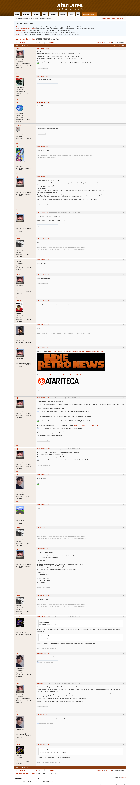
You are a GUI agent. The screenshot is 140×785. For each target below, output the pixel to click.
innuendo (19, 325)
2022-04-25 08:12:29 (43, 617)
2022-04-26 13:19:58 (43, 744)
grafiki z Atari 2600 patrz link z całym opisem (86, 425)
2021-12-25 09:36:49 (43, 274)
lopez (17, 260)
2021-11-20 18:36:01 (43, 102)
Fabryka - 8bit (30, 39)
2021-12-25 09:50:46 (43, 300)
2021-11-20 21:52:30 (43, 147)
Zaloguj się (100, 42)
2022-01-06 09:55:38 (43, 398)
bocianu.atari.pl (42, 133)
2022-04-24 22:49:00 (43, 549)
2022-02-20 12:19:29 (43, 475)
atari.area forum (20, 39)
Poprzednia (23, 42)
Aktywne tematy (106, 18)
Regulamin (36, 14)
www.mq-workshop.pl (42, 111)
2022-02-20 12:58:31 (43, 527)
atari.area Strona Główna (89, 14)
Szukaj (44, 14)
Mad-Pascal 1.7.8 (20, 27)
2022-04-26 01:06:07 (43, 714)
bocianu (18, 125)
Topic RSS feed (120, 45)
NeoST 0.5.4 (19, 32)
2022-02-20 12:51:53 (43, 505)
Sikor (17, 76)
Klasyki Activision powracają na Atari (26, 28)
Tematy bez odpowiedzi (118, 18)
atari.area (70, 5)
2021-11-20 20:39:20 (43, 125)
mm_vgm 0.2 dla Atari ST (22, 30)
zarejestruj (109, 42)
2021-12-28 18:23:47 (43, 347)
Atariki (71, 14)
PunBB (124, 777)
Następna (52, 42)
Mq (17, 102)
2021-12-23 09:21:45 (43, 238)
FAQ (78, 14)
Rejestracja (53, 14)
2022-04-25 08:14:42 (43, 653)
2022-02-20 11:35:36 (43, 449)
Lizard (18, 617)
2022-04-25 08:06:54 (43, 595)
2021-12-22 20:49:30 (43, 212)
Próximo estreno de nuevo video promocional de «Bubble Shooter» (66, 375)
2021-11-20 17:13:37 (43, 48)
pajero (18, 48)
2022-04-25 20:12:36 (43, 683)
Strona (17, 73)
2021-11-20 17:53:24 (43, 76)
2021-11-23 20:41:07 (43, 177)
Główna (17, 14)
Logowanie (63, 14)
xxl (17, 475)
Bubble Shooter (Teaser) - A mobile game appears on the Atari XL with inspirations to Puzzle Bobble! (77, 351)
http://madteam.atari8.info (43, 68)
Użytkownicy (26, 14)
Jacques (19, 505)
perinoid (18, 238)
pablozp (18, 300)
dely (17, 147)
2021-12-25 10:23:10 (43, 325)
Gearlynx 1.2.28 (20, 34)
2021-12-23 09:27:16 (43, 260)
